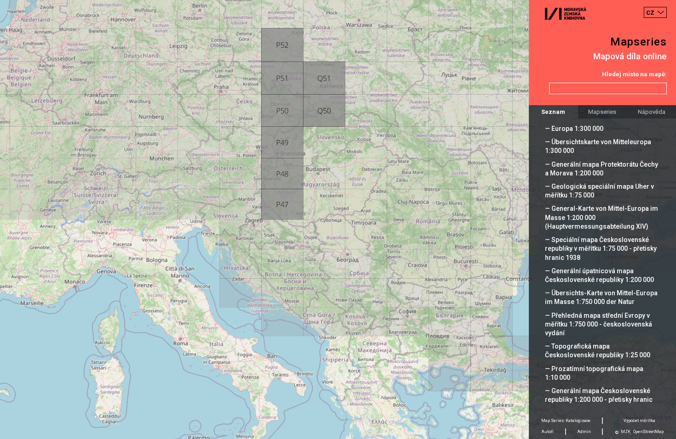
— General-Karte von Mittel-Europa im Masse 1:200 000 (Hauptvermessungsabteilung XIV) (601, 217)
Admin (584, 431)
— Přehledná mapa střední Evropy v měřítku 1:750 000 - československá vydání (598, 324)
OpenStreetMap (648, 431)
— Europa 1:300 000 (574, 128)
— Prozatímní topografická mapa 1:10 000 (594, 373)
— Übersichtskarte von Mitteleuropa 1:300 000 (598, 146)
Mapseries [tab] (602, 111)
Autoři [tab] (547, 431)
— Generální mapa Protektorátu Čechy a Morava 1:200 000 (601, 169)
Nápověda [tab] (651, 111)
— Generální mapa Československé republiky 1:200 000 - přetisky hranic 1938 (599, 399)
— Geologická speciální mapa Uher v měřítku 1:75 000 (599, 191)
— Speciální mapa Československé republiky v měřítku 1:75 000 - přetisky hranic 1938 (601, 248)
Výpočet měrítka (639, 420)
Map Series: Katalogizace (565, 420)
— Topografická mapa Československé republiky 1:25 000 (597, 351)
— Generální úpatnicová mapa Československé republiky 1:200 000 (599, 275)
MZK (625, 431)
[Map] (338, 219)
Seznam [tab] (553, 111)
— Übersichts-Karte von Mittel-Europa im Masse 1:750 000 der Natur (601, 297)
